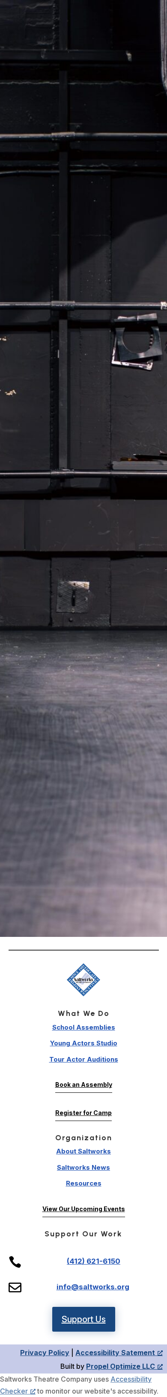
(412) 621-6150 (93, 1261)
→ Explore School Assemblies (84, 783)
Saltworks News (83, 1167)
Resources (83, 1183)
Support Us (84, 1319)
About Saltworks (83, 1151)
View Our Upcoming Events (83, 1208)
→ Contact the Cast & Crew (83, 834)
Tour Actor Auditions (83, 1059)
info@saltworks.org (93, 1287)
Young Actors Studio (83, 1043)
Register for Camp (83, 1112)
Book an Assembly (83, 1084)
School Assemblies (83, 1027)
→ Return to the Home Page (83, 764)
